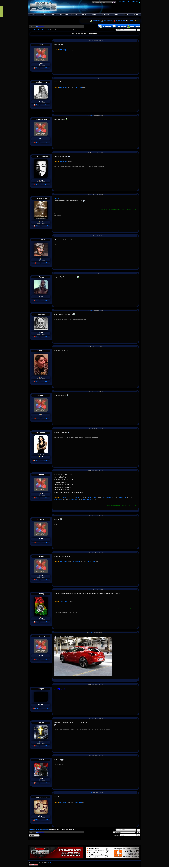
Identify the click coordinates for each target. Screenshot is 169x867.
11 (91, 428)
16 (91, 632)
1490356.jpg (63, 601)
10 (91, 391)
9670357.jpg (63, 802)
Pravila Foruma (120, 21)
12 (91, 470)
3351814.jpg (63, 50)
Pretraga (130, 21)
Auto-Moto (37, 29)
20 (91, 793)
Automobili (45, 29)
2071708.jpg (78, 87)
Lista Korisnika (107, 21)
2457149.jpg (58, 499)
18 (91, 718)
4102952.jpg (122, 497)
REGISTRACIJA (124, 2)
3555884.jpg (77, 561)
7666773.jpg (63, 561)
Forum (31, 29)
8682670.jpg (92, 497)
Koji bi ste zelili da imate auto (59, 29)
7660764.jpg (63, 161)
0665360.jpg (78, 802)
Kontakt (50, 863)
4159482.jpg (91, 561)
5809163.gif (63, 497)
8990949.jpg (73, 499)
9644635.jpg (87, 499)
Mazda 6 (57, 198)
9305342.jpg (107, 497)
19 (91, 755)
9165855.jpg (63, 87)
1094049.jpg (78, 497)
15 (91, 589)
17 (91, 684)
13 (91, 515)
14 (91, 552)
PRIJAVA (135, 2)
